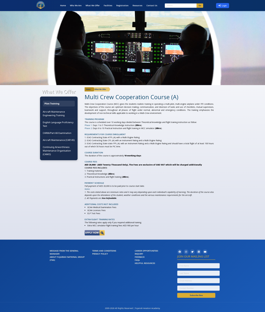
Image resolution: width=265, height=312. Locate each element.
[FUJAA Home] (40, 8)
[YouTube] (205, 251)
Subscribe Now (196, 295)
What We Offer (93, 5)
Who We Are (75, 5)
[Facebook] (179, 251)
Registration (122, 5)
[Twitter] (192, 251)
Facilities (108, 5)
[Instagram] (186, 251)
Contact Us (151, 5)
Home (63, 5)
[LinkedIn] (198, 251)
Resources (137, 5)
